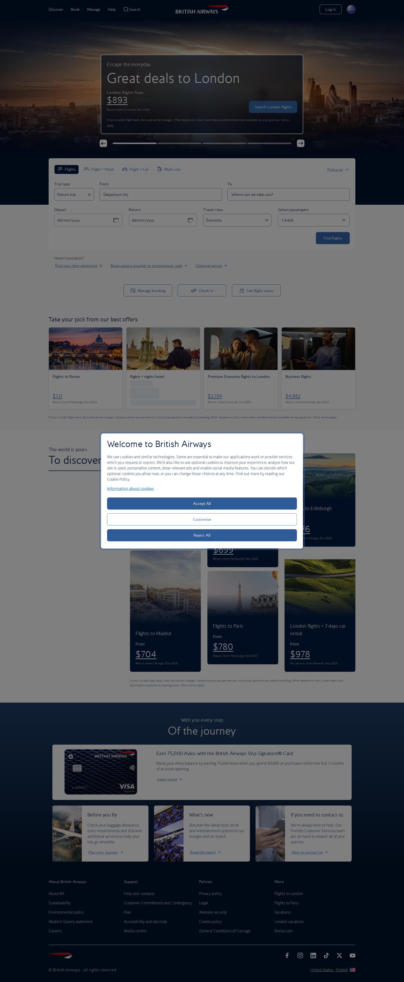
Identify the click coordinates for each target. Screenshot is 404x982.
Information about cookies (130, 488)
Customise (202, 519)
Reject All (202, 535)
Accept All (202, 503)
